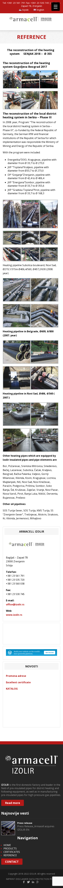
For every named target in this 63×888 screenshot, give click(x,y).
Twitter (28, 882)
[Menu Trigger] (55, 6)
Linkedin (33, 882)
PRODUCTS (10, 848)
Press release (24, 823)
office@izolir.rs (15, 604)
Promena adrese (16, 676)
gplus (37, 882)
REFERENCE (10, 855)
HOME (7, 845)
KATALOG (12, 688)
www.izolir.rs (14, 614)
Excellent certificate (18, 682)
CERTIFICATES (12, 852)
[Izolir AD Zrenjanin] (31, 21)
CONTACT (12, 861)
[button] (12, 79)
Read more (12, 803)
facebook (23, 882)
